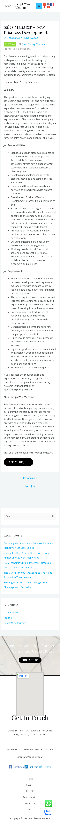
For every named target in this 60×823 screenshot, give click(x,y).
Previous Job (30, 478)
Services (30, 784)
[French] (52, 4)
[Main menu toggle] (39, 6)
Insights (8, 617)
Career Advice (11, 612)
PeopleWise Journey (15, 623)
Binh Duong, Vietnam (33, 44)
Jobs (30, 809)
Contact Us (30, 660)
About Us (30, 803)
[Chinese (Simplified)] (45, 4)
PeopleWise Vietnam (23, 5)
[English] (48, 4)
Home (30, 778)
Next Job (30, 486)
